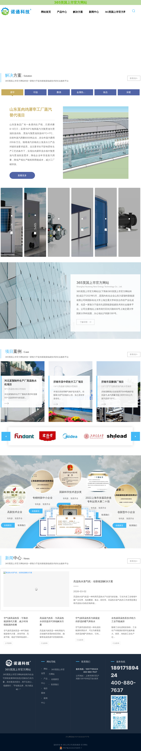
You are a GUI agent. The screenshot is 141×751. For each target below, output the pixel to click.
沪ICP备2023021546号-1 (72, 748)
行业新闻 (44, 643)
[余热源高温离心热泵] (129, 222)
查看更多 (22, 175)
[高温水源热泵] (59, 222)
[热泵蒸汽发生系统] (82, 222)
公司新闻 (8, 643)
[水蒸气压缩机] (106, 222)
